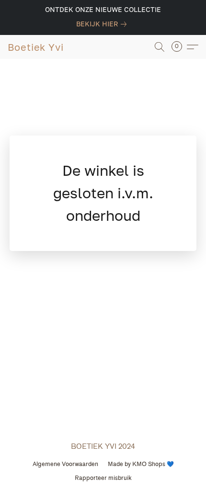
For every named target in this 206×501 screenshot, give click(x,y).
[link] (103, 24)
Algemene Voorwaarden (65, 463)
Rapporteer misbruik (103, 477)
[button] (36, 47)
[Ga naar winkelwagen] (179, 47)
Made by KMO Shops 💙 (141, 463)
